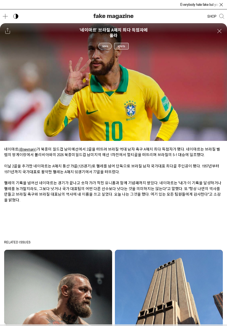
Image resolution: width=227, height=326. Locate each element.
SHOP (211, 16)
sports (121, 46)
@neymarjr (27, 149)
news (105, 46)
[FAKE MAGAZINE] (113, 16)
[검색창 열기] (222, 16)
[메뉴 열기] (5, 16)
